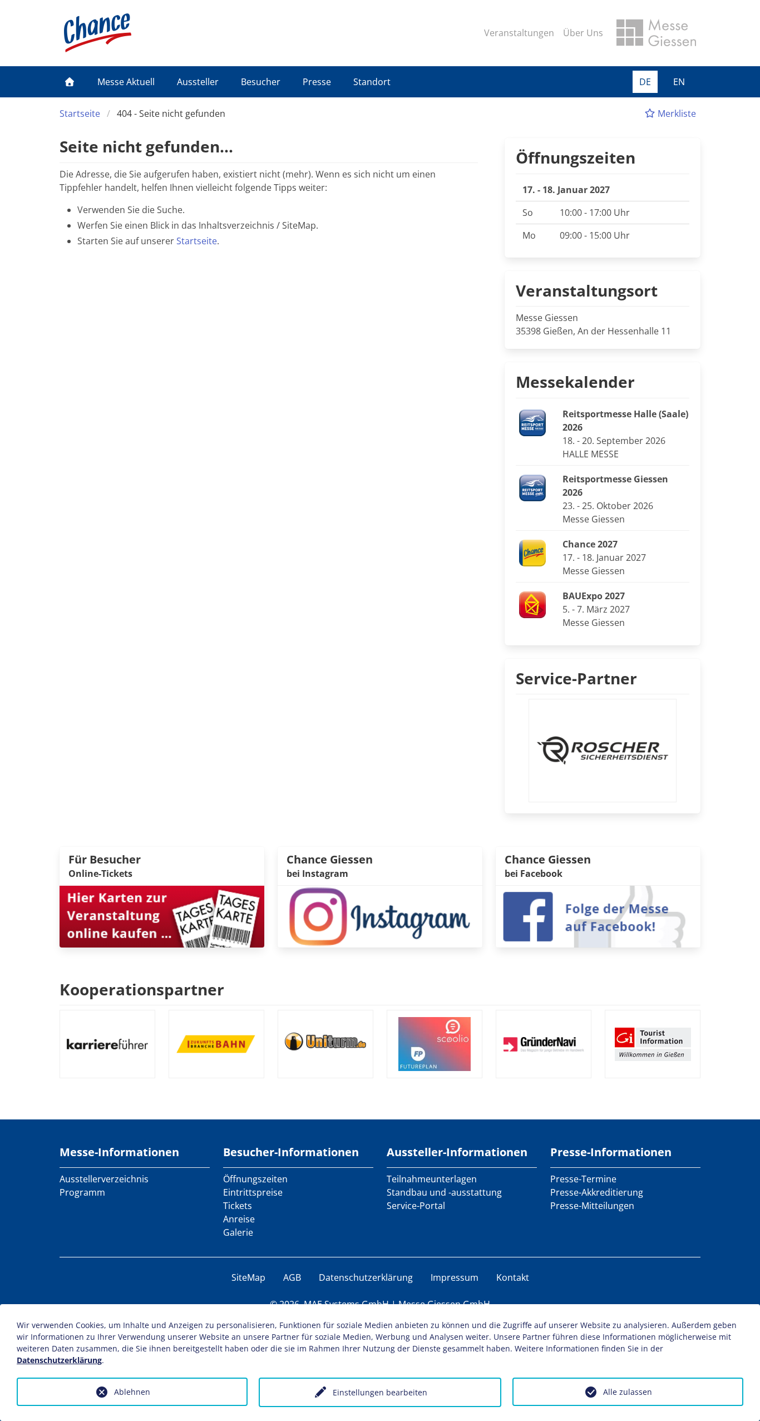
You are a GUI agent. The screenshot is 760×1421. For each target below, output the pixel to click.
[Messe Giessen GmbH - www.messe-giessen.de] (656, 33)
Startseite (80, 113)
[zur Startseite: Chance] (98, 33)
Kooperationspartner (142, 989)
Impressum (454, 1277)
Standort (372, 82)
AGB (292, 1277)
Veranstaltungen (519, 33)
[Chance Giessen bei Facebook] (598, 915)
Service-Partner (576, 678)
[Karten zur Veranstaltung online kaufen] (162, 915)
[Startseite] (69, 81)
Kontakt (512, 1277)
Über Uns (583, 33)
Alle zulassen (627, 1392)
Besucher (260, 82)
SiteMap (248, 1277)
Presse (317, 82)
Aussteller (198, 82)
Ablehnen (132, 1392)
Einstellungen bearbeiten (380, 1392)
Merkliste (675, 113)
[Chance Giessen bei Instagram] (380, 915)
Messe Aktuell (126, 82)
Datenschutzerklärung (366, 1277)
